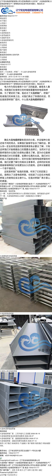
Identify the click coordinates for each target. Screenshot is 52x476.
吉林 (29, 470)
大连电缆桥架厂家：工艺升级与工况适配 (15, 433)
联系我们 (3, 28)
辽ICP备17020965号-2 (8, 475)
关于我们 (3, 20)
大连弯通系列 (5, 35)
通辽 (40, 470)
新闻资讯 (3, 42)
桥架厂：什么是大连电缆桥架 (25, 71)
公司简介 (3, 23)
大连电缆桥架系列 (7, 40)
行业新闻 (3, 45)
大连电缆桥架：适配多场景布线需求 (13, 441)
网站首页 (3, 18)
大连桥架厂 (34, 1)
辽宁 (25, 470)
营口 (36, 470)
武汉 (21, 470)
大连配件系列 (5, 37)
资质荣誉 (3, 25)
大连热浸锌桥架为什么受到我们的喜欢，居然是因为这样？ (29, 193)
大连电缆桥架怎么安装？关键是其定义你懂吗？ (24, 196)
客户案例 (3, 50)
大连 (33, 470)
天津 (17, 470)
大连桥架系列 (5, 33)
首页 (1, 71)
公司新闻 (3, 47)
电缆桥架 (11, 191)
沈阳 (13, 470)
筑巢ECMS (13, 472)
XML (2, 445)
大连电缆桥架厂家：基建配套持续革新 (14, 438)
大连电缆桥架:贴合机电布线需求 (12, 436)
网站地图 (46, 443)
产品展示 (3, 30)
